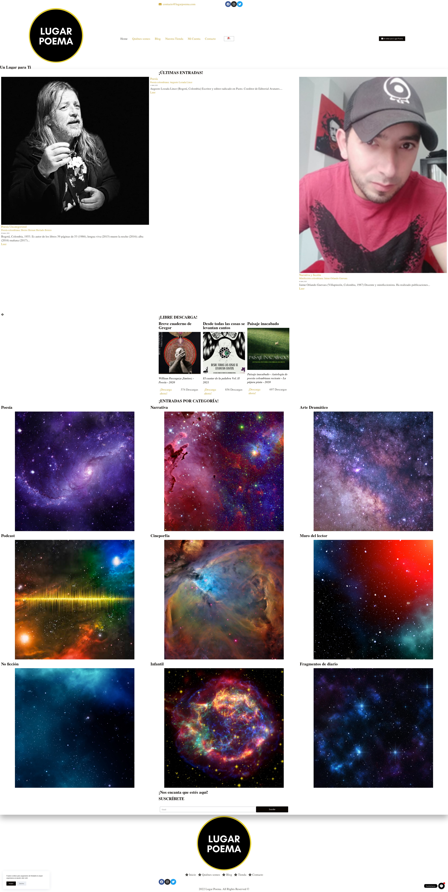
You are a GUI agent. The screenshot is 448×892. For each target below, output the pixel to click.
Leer (3, 92)
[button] (392, 38)
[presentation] (2, 315)
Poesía (154, 267)
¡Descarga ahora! (166, 391)
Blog (158, 39)
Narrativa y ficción (12, 79)
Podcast (8, 535)
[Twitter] (240, 4)
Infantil (157, 664)
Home (124, 39)
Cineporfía (160, 535)
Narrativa (159, 407)
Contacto (210, 39)
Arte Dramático (314, 407)
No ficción (10, 664)
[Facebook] (228, 4)
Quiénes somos (141, 39)
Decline (21, 883)
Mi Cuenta (194, 39)
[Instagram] (234, 4)
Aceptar (11, 883)
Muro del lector (313, 535)
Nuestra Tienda (174, 39)
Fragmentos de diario (319, 664)
